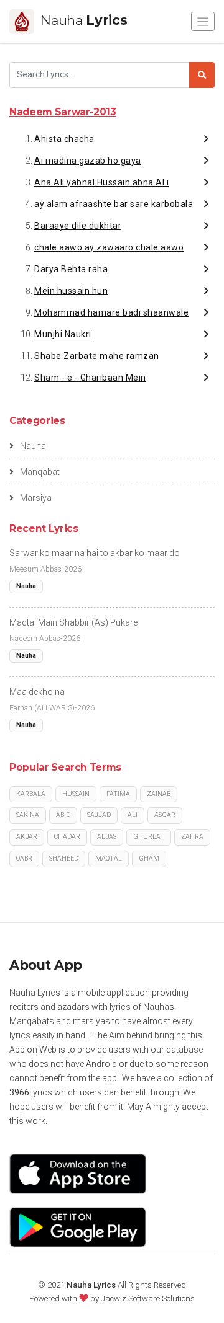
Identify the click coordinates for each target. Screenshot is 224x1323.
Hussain (76, 794)
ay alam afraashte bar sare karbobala (113, 204)
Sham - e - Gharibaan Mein (90, 378)
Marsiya (36, 498)
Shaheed (63, 858)
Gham (149, 858)
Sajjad (99, 815)
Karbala (30, 794)
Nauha (33, 446)
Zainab (158, 794)
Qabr (24, 858)
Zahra (192, 837)
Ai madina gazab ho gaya (87, 161)
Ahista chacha (64, 139)
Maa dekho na (37, 692)
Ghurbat (148, 837)
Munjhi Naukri (62, 334)
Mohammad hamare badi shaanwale (111, 312)
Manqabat (40, 472)
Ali (133, 815)
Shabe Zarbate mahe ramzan (96, 356)
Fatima (118, 794)
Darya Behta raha (71, 269)
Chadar (67, 837)
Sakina (27, 815)
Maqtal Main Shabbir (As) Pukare (73, 622)
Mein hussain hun (71, 291)
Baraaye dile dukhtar (77, 226)
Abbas (106, 837)
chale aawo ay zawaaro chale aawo (109, 247)
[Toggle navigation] (203, 21)
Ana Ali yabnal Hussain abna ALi (101, 182)
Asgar (164, 815)
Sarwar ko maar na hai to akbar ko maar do (94, 553)
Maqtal (108, 858)
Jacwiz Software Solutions (148, 1298)
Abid (63, 815)
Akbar (26, 837)
